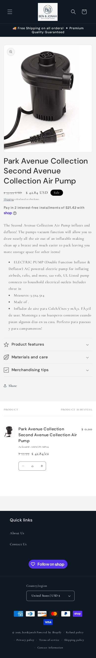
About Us (17, 533)
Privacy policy (25, 640)
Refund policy (74, 632)
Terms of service (49, 640)
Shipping (9, 199)
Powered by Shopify (49, 632)
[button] (9, 11)
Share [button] (13, 386)
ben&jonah (29, 632)
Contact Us (18, 544)
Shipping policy (74, 640)
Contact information (50, 647)
